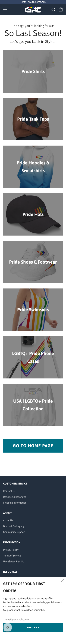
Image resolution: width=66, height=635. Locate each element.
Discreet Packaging (13, 526)
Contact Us (9, 491)
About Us (8, 520)
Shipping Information (15, 502)
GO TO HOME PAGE (33, 445)
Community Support (14, 532)
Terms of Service (12, 555)
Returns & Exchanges (14, 496)
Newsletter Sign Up (13, 561)
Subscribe (33, 627)
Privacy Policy (10, 549)
